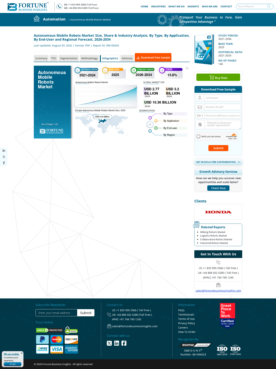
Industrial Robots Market (214, 243)
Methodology (89, 58)
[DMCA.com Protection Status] (49, 330)
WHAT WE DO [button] (176, 6)
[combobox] (200, 115)
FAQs (181, 310)
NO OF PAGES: (227, 60)
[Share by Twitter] (4, 157)
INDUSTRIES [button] (158, 6)
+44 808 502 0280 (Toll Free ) (134, 315)
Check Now (218, 188)
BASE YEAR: (225, 44)
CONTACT (226, 6)
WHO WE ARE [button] (210, 6)
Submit (218, 148)
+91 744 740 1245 (130, 319)
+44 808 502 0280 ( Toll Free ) (220, 273)
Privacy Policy (186, 323)
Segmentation (69, 58)
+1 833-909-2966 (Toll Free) (82, 4)
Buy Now (220, 77)
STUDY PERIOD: (228, 35)
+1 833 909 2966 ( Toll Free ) (220, 268)
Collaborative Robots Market (216, 239)
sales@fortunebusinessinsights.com (218, 290)
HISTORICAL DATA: (230, 52)
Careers (183, 327)
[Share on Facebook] (4, 163)
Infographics (110, 58)
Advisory (127, 58)
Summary (41, 58)
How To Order (187, 332)
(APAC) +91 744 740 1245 (218, 277)
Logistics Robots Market (213, 235)
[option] (218, 212)
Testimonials (186, 314)
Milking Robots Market (212, 232)
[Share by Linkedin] (4, 151)
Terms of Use (186, 319)
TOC (53, 58)
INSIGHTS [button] (193, 6)
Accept (13, 364)
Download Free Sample (155, 57)
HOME (145, 6)
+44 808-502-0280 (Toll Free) (83, 8)
